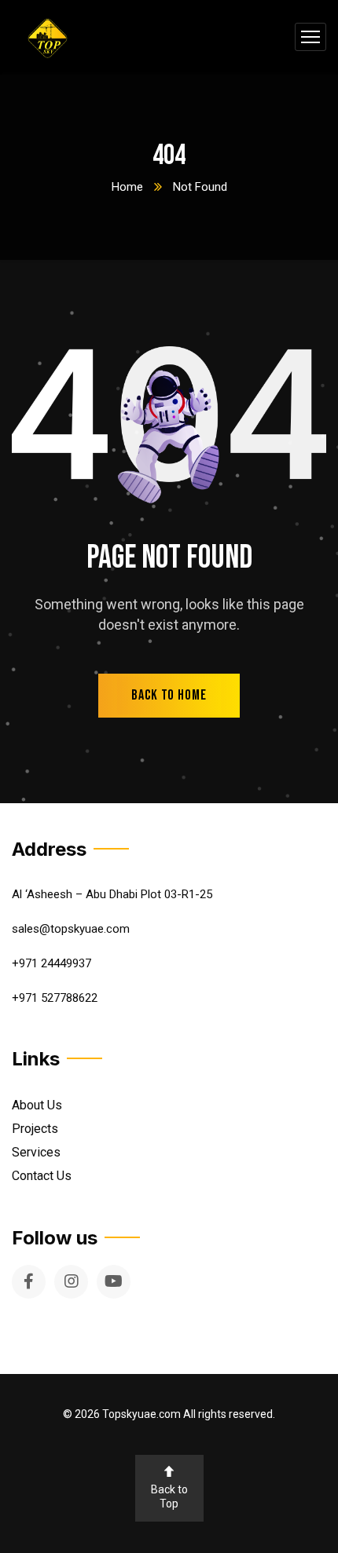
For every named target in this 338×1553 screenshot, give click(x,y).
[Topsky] (47, 37)
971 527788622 (58, 998)
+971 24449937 (51, 963)
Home (127, 187)
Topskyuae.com (141, 1414)
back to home (169, 695)
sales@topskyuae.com (71, 929)
